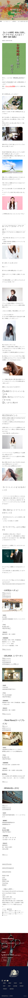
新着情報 (10, 909)
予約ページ (5, 726)
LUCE (3, 877)
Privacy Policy (5, 995)
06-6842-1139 (5, 757)
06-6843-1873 (5, 626)
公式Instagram (6, 596)
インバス (7, 910)
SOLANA (4, 879)
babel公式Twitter (6, 871)
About (9, 983)
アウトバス (18, 910)
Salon (21, 983)
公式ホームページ (6, 595)
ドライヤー (5, 915)
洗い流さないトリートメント (9, 912)
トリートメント (19, 913)
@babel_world (18, 78)
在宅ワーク (12, 910)
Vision (15, 983)
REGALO (4, 885)
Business (12, 989)
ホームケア (13, 913)
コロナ (17, 912)
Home (4, 983)
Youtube (10, 82)
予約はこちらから (6, 593)
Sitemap (11, 995)
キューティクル (6, 913)
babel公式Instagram (7, 868)
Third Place (5, 883)
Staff (4, 986)
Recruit (21, 986)
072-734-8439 (8, 695)
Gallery (15, 986)
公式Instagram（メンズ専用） (9, 664)
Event (9, 986)
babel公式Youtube (6, 864)
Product (5, 989)
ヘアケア (21, 912)
